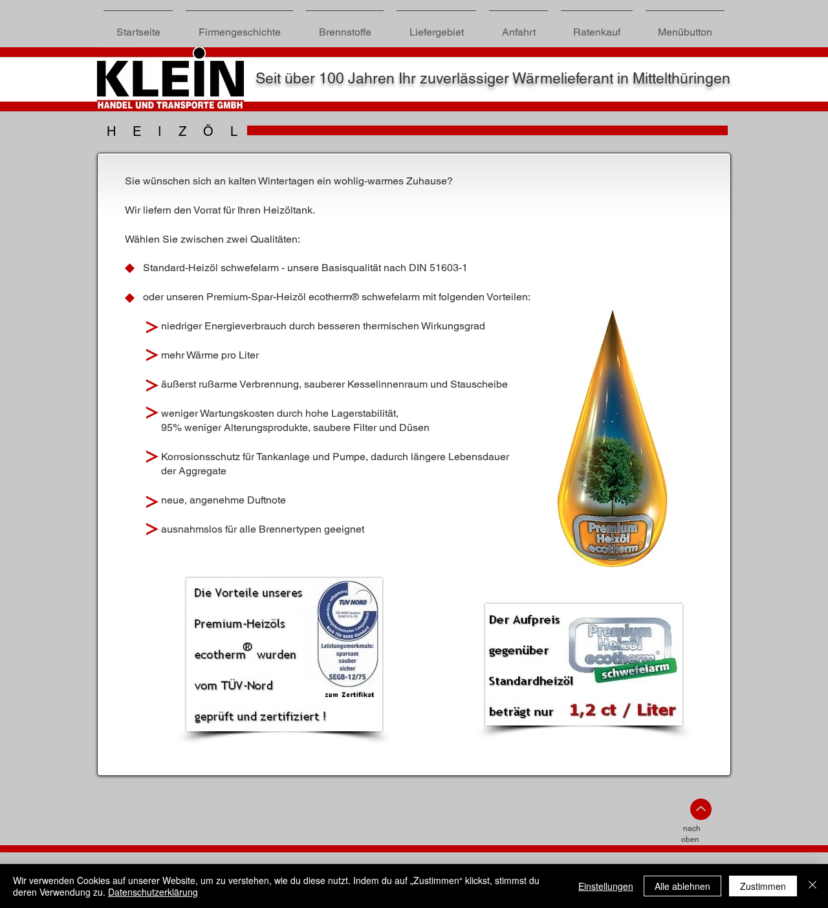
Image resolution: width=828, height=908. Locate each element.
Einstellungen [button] (605, 886)
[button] (345, 26)
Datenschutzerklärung (153, 891)
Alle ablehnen (682, 886)
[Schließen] (812, 886)
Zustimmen (763, 886)
